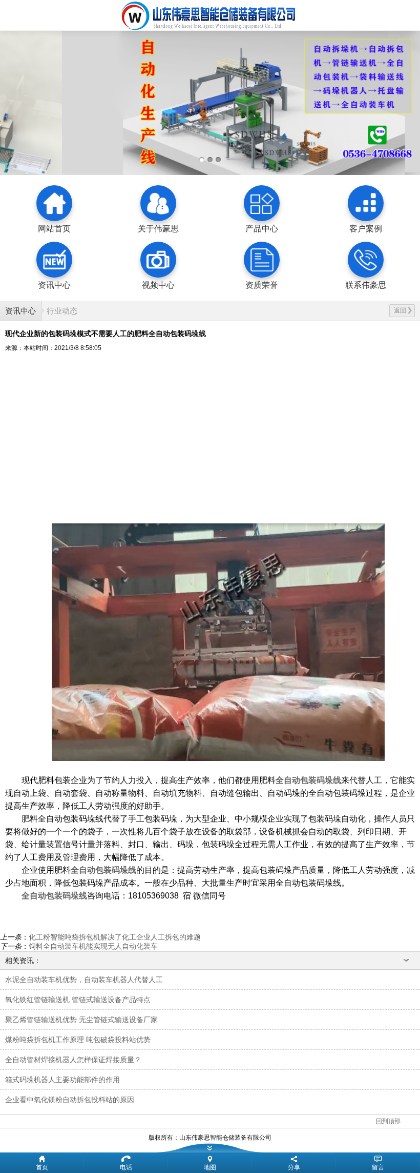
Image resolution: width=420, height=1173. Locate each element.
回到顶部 (388, 1121)
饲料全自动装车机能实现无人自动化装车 (93, 946)
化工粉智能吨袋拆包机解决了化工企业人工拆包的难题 (115, 937)
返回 (400, 310)
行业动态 (62, 310)
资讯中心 (20, 310)
